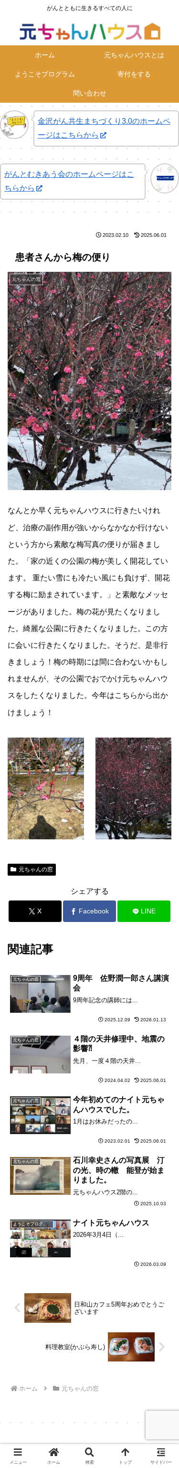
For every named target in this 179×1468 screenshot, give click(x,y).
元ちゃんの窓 (36, 869)
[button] (159, 1249)
